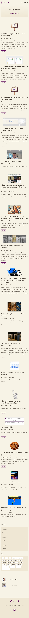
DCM (18, 562)
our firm (14, 605)
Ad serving (14, 284)
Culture (12, 163)
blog (10, 605)
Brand (4, 560)
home (6, 605)
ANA (6, 558)
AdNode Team (5, 38)
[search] (22, 2)
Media (13, 564)
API (10, 558)
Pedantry (19, 564)
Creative (9, 562)
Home (11, 13)
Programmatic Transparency (11, 482)
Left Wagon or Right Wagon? (11, 343)
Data (13, 405)
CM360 (20, 560)
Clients (15, 560)
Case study (12, 71)
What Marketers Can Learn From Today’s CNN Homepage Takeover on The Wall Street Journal (13, 187)
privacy (22, 605)
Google (8, 564)
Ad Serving (14, 529)
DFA (21, 562)
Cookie (4, 562)
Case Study (14, 534)
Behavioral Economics (17, 558)
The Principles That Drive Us (11, 161)
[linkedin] (15, 610)
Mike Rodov (5, 71)
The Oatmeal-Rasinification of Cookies (14, 452)
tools (19, 605)
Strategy (12, 191)
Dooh (13, 38)
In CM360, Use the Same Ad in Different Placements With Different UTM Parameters (14, 280)
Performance (6, 566)
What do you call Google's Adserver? (13, 507)
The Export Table (7, 427)
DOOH (14, 545)
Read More (3, 51)
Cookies (13, 318)
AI (14, 532)
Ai (10, 220)
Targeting (18, 566)
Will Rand (14, 585)
